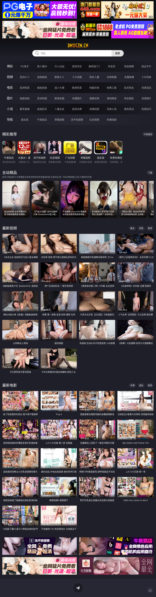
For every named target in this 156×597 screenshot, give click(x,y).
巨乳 (141, 228)
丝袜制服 (112, 77)
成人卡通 (59, 87)
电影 (10, 88)
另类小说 (112, 109)
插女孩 (24, 119)
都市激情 (25, 109)
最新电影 (9, 385)
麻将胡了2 (94, 66)
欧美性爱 (77, 87)
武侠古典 (77, 109)
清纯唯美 (112, 98)
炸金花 (111, 66)
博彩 (10, 66)
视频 (10, 77)
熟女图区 (129, 98)
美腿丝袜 (94, 98)
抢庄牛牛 (146, 66)
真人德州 (42, 66)
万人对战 (59, 66)
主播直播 (129, 77)
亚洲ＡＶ (25, 77)
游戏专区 (77, 66)
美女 (132, 228)
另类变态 (146, 87)
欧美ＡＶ (59, 77)
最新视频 (9, 228)
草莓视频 (59, 119)
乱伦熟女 (129, 87)
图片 (10, 98)
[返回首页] (150, 590)
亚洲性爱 (25, 87)
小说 (10, 109)
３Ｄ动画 (77, 77)
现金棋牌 (129, 66)
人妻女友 (59, 109)
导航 (10, 120)
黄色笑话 (129, 109)
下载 (150, 172)
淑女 (141, 385)
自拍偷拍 (42, 77)
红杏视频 (94, 119)
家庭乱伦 (42, 109)
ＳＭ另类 (146, 77)
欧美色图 (59, 98)
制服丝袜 (94, 87)
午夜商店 (42, 119)
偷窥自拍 (25, 98)
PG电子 (25, 66)
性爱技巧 (146, 109)
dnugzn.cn (78, 45)
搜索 (117, 53)
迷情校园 (94, 109)
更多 (150, 228)
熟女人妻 (94, 77)
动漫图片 (77, 98)
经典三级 (112, 87)
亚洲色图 (42, 98)
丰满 (132, 385)
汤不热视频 (77, 119)
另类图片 (146, 98)
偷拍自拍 (42, 87)
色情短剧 (112, 119)
